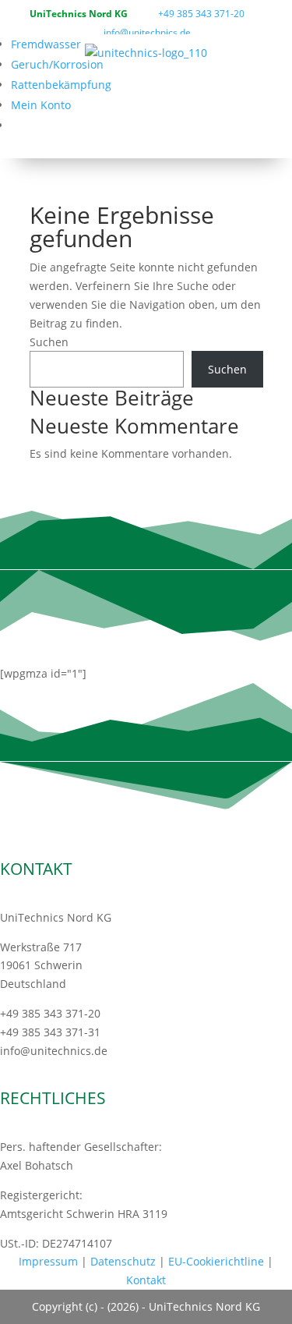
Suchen (49, 342)
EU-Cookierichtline (216, 1261)
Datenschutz (123, 1261)
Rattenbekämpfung (61, 84)
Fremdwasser (46, 44)
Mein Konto (41, 104)
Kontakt (146, 1280)
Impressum (48, 1261)
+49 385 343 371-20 (201, 13)
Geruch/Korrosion (57, 64)
